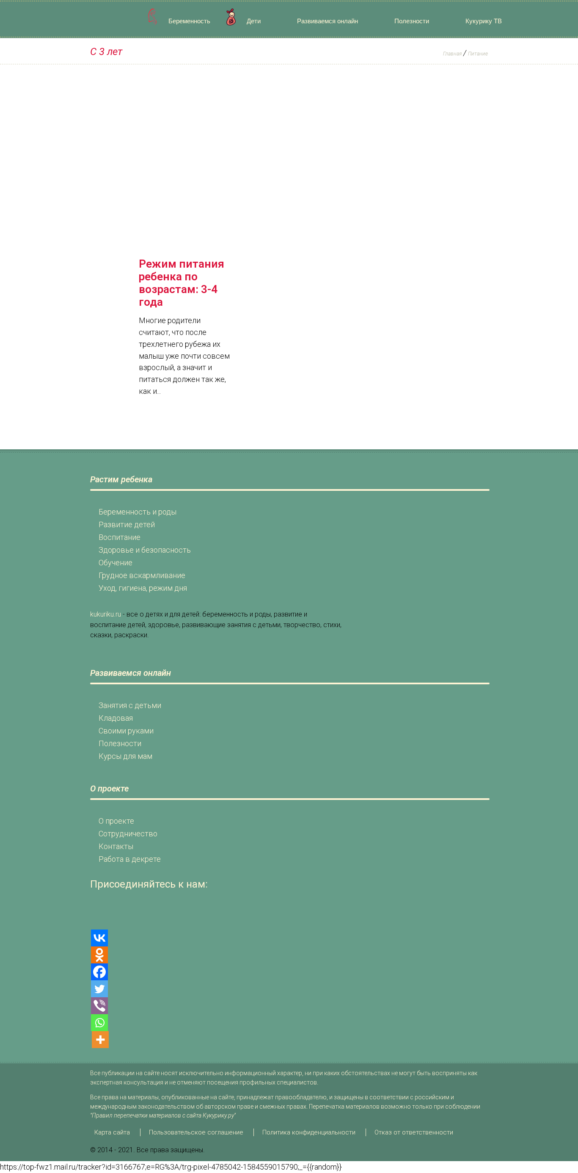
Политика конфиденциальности (308, 1132)
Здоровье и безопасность (145, 549)
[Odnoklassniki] (99, 954)
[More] (100, 1039)
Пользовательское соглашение (196, 1132)
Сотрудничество (128, 833)
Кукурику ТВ (483, 21)
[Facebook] (99, 971)
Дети (254, 21)
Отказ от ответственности (413, 1132)
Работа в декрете (130, 859)
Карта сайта (112, 1132)
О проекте (116, 820)
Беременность (189, 21)
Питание (478, 54)
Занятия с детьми (130, 705)
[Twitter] (99, 988)
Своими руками (126, 730)
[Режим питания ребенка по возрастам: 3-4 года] (185, 231)
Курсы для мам (125, 756)
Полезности (411, 21)
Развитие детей (127, 524)
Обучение (115, 562)
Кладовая (116, 718)
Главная (452, 54)
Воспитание (119, 537)
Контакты (116, 846)
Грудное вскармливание (142, 575)
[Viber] (99, 1005)
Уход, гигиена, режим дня (143, 588)
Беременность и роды (137, 511)
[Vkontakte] (99, 938)
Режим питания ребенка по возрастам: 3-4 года (181, 282)
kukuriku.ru (105, 614)
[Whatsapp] (99, 1022)
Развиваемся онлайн (327, 21)
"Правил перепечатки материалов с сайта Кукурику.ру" (163, 1115)
